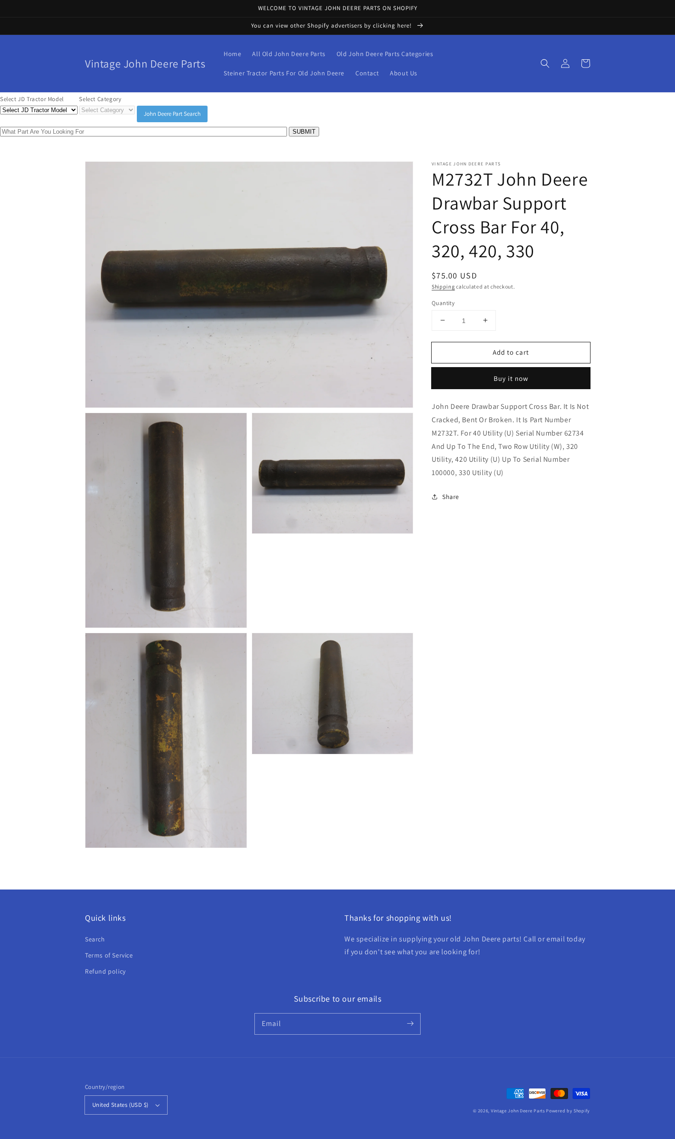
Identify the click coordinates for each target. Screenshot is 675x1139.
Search (95, 939)
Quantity (443, 302)
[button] (545, 63)
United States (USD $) (120, 1105)
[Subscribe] (410, 1024)
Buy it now (511, 378)
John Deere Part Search (172, 114)
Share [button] (450, 496)
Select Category (100, 99)
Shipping (443, 286)
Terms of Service (109, 955)
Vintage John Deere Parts (518, 1111)
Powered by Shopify (568, 1111)
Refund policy (105, 971)
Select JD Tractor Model (32, 99)
